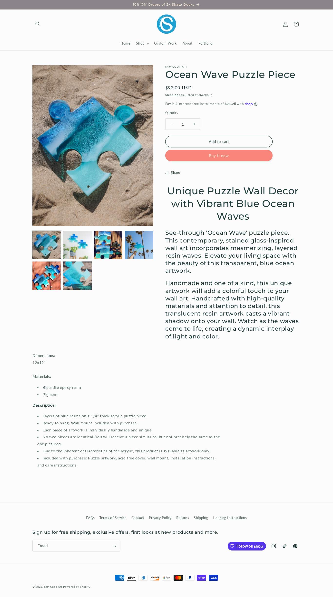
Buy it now (219, 155)
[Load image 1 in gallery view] (46, 245)
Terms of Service (113, 518)
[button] (37, 24)
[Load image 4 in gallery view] (139, 245)
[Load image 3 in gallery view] (108, 245)
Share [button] (175, 172)
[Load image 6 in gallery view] (77, 275)
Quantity (171, 113)
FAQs (90, 518)
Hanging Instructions (230, 518)
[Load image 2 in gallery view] (77, 245)
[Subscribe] (114, 545)
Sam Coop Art (53, 586)
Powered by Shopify (76, 586)
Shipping (171, 95)
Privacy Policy (160, 518)
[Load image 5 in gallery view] (46, 275)
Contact (137, 518)
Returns (182, 518)
